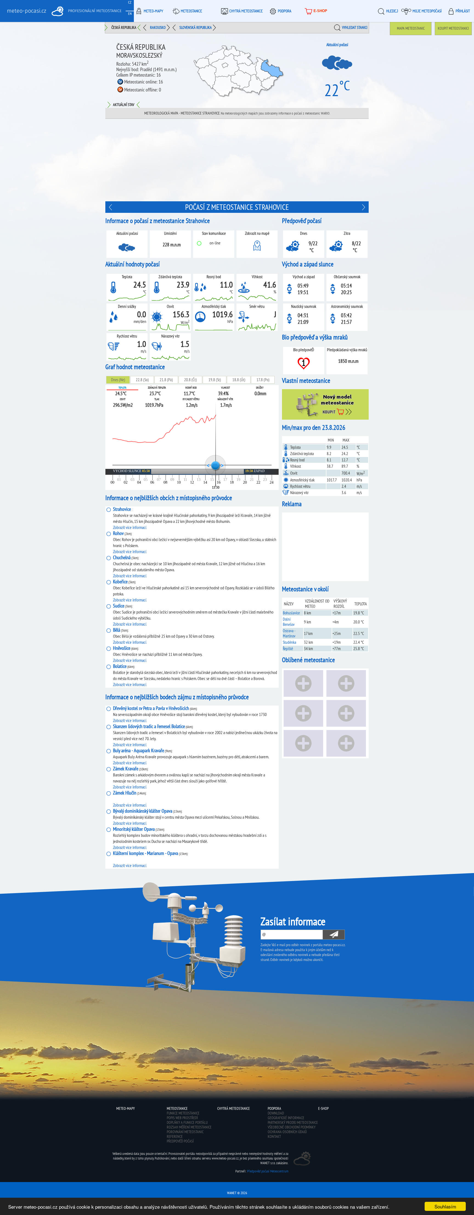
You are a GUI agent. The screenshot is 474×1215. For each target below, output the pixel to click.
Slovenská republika (195, 27)
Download (276, 1113)
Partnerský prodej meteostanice (293, 1122)
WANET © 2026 (237, 1193)
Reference (175, 1136)
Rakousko (158, 27)
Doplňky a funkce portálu (187, 1122)
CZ (129, 2)
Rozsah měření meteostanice (189, 1127)
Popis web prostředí (182, 1117)
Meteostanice (191, 11)
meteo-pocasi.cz (26, 11)
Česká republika (123, 27)
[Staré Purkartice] (111, 207)
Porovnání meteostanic (185, 1131)
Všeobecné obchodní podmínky (291, 1127)
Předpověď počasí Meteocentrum (267, 1171)
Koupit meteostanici (453, 28)
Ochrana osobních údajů (287, 1131)
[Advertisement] (237, 160)
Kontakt (274, 1136)
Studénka (289, 642)
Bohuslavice (291, 612)
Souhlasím (445, 1206)
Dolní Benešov (289, 622)
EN (130, 13)
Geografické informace (286, 1117)
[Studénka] (363, 207)
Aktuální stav (123, 104)
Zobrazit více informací (129, 527)
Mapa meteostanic (411, 28)
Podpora (284, 11)
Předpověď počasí (180, 1141)
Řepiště (288, 648)
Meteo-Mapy (153, 11)
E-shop (320, 11)
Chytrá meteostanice (246, 11)
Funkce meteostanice (183, 1113)
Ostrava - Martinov (289, 633)
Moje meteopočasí (427, 11)
